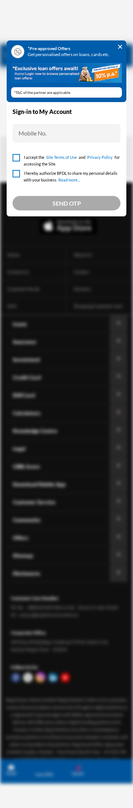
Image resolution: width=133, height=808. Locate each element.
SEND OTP (66, 203)
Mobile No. (32, 133)
